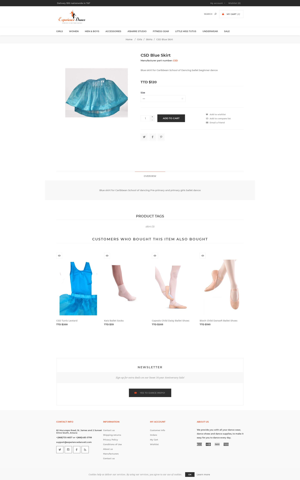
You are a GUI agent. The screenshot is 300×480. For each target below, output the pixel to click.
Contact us (109, 430)
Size (143, 92)
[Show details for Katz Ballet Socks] (126, 288)
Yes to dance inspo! (152, 392)
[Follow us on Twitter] (60, 450)
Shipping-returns (112, 435)
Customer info (157, 430)
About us (108, 449)
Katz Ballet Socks (114, 320)
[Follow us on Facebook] (77, 450)
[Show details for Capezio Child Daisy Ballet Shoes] (174, 288)
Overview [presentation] (150, 176)
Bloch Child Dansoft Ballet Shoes (218, 320)
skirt (148, 226)
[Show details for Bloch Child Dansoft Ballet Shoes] (222, 288)
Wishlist (154, 444)
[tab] (150, 176)
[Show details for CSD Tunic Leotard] (78, 288)
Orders (153, 435)
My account (216, 3)
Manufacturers (111, 453)
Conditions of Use (112, 444)
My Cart (154, 439)
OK (189, 474)
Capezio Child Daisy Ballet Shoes (170, 320)
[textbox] (205, 14)
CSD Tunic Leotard (67, 320)
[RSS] (85, 450)
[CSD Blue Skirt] (96, 103)
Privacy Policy (110, 439)
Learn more (203, 474)
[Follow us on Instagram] (68, 450)
